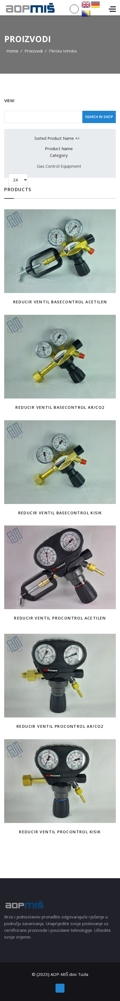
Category (59, 155)
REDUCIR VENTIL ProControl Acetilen (60, 618)
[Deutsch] (95, 4)
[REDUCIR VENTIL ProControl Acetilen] (60, 567)
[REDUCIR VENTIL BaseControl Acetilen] (60, 251)
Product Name (59, 148)
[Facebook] (60, 988)
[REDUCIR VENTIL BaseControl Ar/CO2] (60, 357)
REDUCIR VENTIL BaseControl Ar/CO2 (59, 407)
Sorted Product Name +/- (57, 138)
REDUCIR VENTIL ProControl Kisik (60, 831)
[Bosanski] (86, 13)
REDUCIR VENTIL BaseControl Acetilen (60, 301)
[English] (86, 4)
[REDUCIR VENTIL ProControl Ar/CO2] (60, 675)
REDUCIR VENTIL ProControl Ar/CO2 (60, 726)
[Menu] (112, 9)
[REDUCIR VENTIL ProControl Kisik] (60, 781)
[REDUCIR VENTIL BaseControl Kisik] (60, 462)
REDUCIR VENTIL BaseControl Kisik (60, 512)
